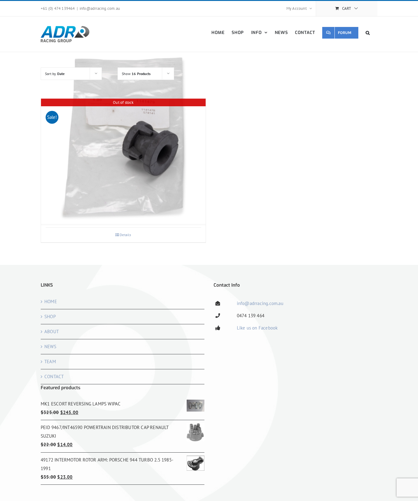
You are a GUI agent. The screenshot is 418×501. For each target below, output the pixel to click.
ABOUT (51, 331)
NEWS (50, 346)
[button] (368, 33)
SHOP (50, 316)
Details (125, 234)
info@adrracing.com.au (100, 8)
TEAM (50, 361)
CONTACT (54, 376)
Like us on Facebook (257, 328)
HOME (50, 301)
